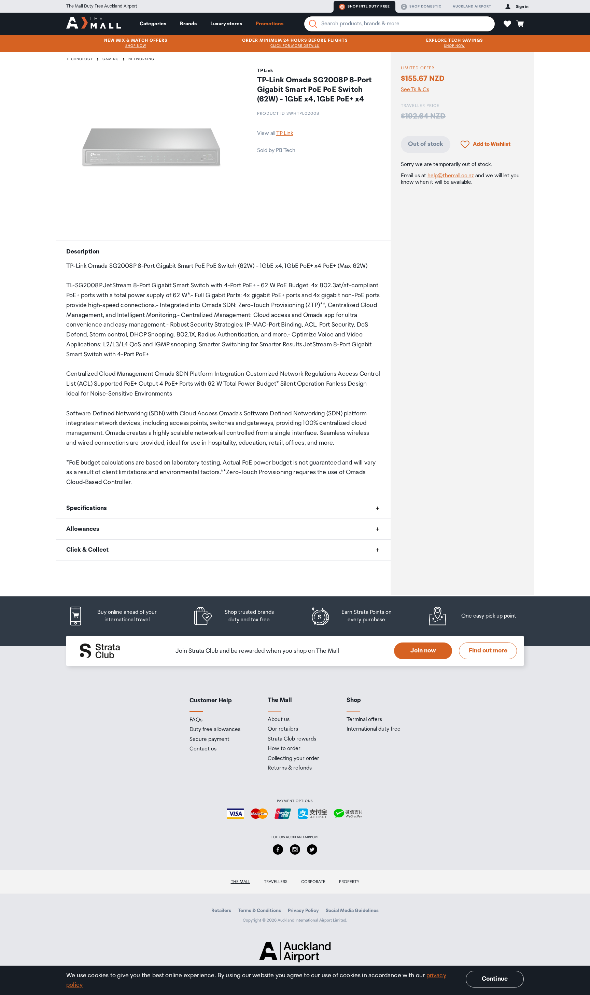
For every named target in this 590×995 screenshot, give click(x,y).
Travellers (275, 882)
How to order (284, 749)
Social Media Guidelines (352, 910)
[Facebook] (278, 849)
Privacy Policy (303, 910)
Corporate (313, 882)
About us (279, 720)
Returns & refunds (290, 768)
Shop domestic (425, 6)
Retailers (221, 910)
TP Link (284, 133)
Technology (79, 59)
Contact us (202, 749)
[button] (507, 24)
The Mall (240, 882)
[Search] (313, 24)
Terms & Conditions (259, 910)
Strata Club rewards (292, 739)
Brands (188, 24)
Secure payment (209, 739)
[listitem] (119, 616)
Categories (153, 24)
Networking (141, 59)
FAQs (195, 720)
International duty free (374, 729)
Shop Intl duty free (369, 6)
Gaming (110, 59)
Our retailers (283, 729)
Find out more (488, 650)
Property (349, 882)
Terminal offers (364, 720)
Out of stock (425, 144)
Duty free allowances (214, 730)
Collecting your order (293, 759)
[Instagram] (295, 849)
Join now (423, 650)
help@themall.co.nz (450, 175)
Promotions (269, 24)
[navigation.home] (93, 23)
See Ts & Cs (415, 89)
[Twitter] (312, 849)
